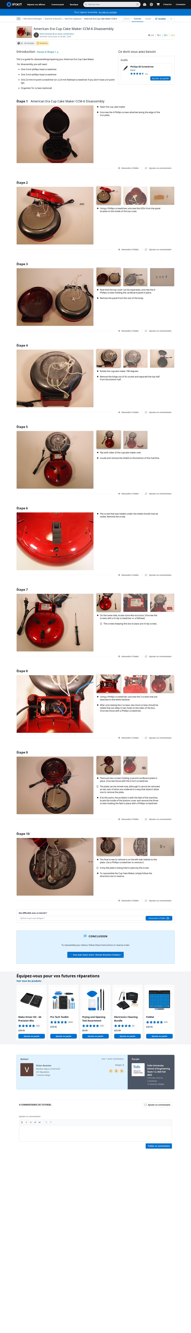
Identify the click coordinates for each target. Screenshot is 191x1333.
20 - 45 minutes (27, 43)
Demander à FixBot (130, 168)
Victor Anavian (46, 34)
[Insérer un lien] (35, 1122)
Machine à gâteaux (73, 18)
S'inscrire (167, 4)
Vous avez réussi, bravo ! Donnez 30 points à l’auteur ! (97, 955)
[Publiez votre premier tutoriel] (111, 1071)
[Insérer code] (31, 1122)
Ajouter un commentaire (158, 179)
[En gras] (22, 1122)
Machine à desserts (53, 18)
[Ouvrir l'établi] (144, 4)
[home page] (14, 4)
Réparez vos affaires (36, 4)
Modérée (44, 43)
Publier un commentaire (159, 1146)
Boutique (74, 4)
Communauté (57, 4)
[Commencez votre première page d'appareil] (116, 1071)
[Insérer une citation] (40, 1122)
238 (152, 35)
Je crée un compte (108, 12)
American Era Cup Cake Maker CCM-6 (100, 18)
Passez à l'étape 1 (47, 51)
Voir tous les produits (29, 980)
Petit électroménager (33, 18)
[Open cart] (158, 4)
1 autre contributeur (115, 1059)
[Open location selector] (151, 4)
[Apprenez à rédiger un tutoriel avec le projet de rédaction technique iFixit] (122, 1071)
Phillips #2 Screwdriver (142, 66)
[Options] (19, 18)
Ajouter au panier (160, 78)
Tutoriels (137, 18)
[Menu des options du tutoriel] (171, 19)
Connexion (180, 4)
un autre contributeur (64, 34)
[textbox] (95, 1133)
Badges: (119, 1065)
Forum (148, 18)
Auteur (24, 1059)
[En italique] (26, 1122)
